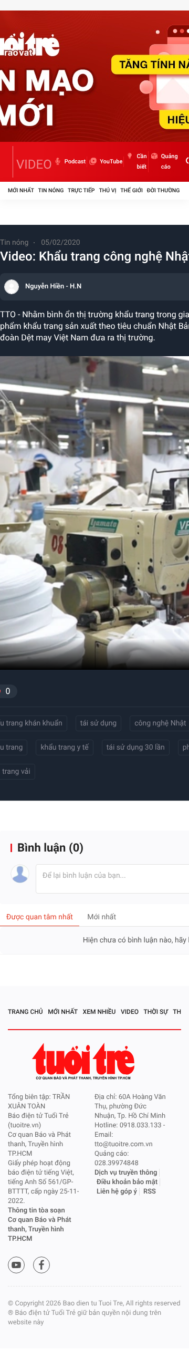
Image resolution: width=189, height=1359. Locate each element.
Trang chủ (25, 1011)
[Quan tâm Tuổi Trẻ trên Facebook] (41, 1265)
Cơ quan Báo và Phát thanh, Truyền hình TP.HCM (39, 1229)
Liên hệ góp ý (117, 1192)
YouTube (111, 161)
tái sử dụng (98, 723)
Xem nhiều (99, 1011)
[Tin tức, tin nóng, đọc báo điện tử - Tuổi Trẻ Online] (10, 162)
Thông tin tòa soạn (36, 1211)
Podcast (75, 161)
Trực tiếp (81, 190)
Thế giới (131, 190)
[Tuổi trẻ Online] (84, 1061)
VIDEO (34, 164)
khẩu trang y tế (64, 747)
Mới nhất (21, 190)
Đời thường (163, 190)
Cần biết (141, 161)
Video (130, 1011)
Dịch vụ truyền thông (125, 1173)
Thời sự (156, 1011)
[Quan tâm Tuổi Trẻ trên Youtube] (16, 1265)
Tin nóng (51, 190)
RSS (149, 1192)
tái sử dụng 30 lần (136, 747)
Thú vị (107, 190)
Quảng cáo (169, 161)
